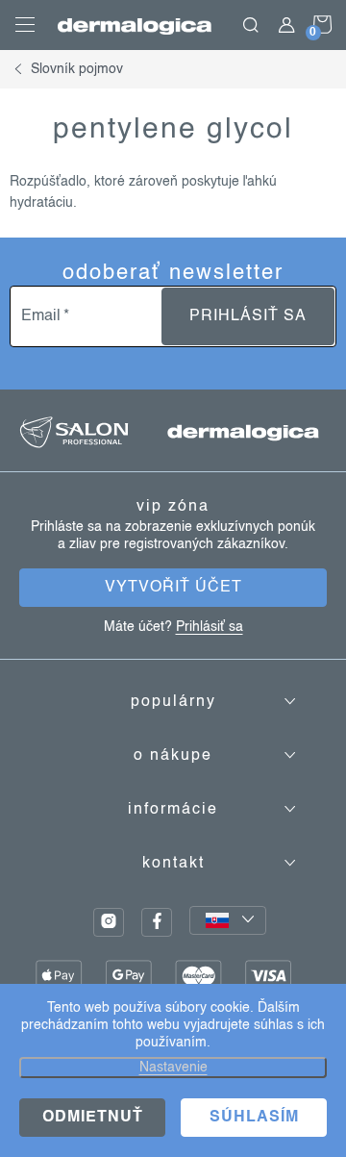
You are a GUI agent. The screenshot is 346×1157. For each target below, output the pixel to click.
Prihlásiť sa (248, 316)
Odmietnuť (92, 1117)
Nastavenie (173, 1067)
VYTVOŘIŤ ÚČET (173, 587)
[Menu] (25, 25)
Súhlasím (254, 1117)
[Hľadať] (251, 25)
